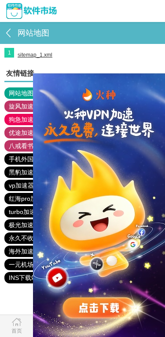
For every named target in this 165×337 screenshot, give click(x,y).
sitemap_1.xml (35, 55)
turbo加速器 (25, 211)
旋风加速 (21, 106)
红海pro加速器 (29, 198)
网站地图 (21, 93)
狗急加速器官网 (30, 119)
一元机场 (21, 264)
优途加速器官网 (30, 132)
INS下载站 (23, 277)
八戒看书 (21, 145)
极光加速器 (24, 224)
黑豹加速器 (24, 172)
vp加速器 (21, 185)
